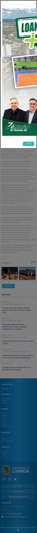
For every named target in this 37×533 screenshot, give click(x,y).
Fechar (28, 143)
